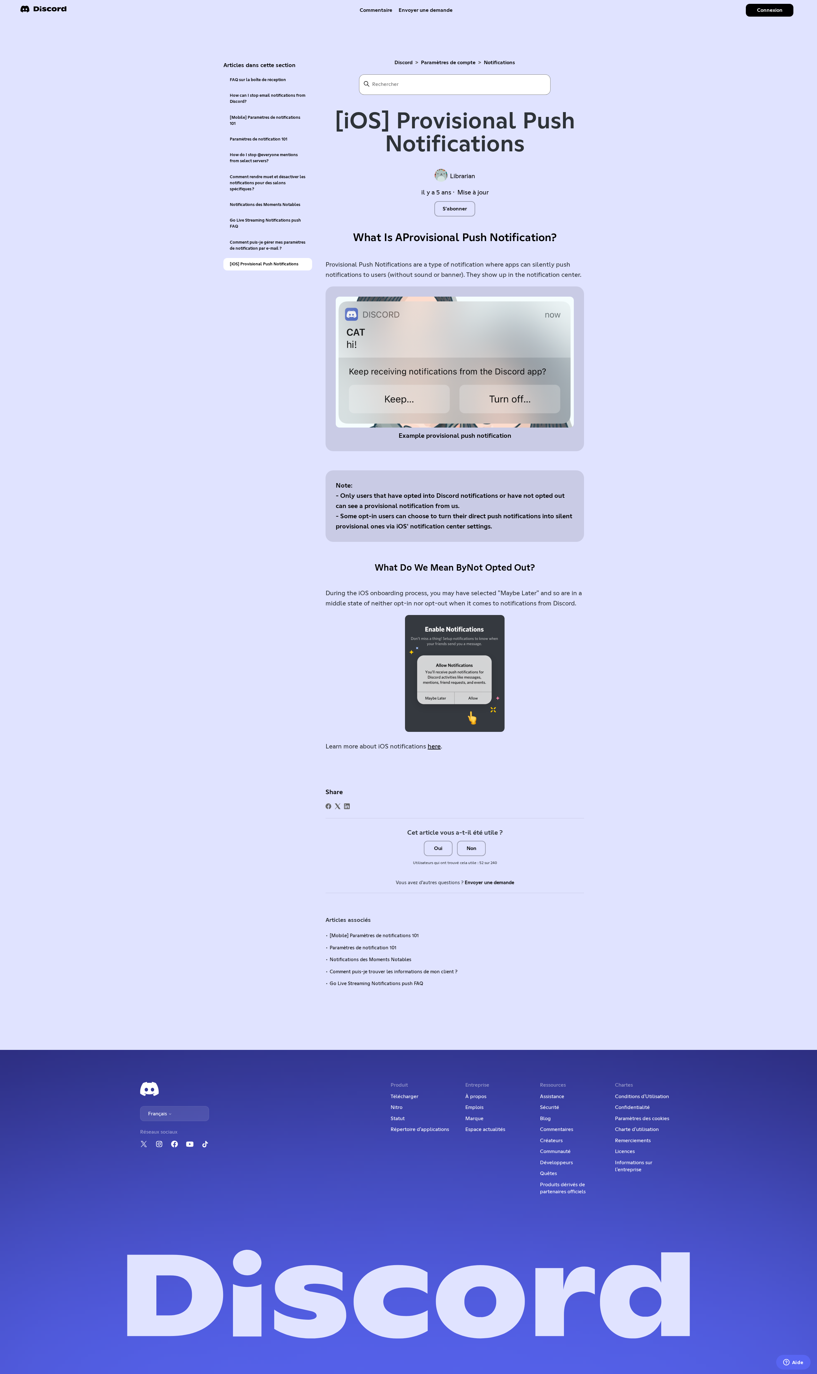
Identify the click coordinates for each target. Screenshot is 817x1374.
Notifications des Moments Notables (265, 205)
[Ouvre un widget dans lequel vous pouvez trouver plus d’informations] (793, 1363)
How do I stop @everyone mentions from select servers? (264, 158)
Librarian (462, 176)
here (434, 746)
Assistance (552, 1096)
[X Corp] (338, 806)
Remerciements (633, 1140)
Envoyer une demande (426, 10)
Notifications (499, 62)
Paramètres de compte (448, 62)
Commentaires (556, 1129)
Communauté (555, 1151)
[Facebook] (328, 806)
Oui (438, 848)
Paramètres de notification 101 (258, 139)
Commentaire (376, 10)
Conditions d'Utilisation (642, 1096)
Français (158, 1113)
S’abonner (455, 208)
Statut (398, 1118)
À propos (475, 1096)
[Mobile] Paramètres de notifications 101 (265, 121)
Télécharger (404, 1096)
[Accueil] (43, 11)
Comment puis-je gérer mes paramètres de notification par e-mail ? (267, 245)
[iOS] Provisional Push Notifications (264, 264)
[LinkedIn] (347, 806)
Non (471, 848)
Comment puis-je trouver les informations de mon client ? (393, 971)
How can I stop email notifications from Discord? (267, 99)
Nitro (396, 1107)
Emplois (474, 1107)
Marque (474, 1118)
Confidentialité (632, 1107)
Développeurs (556, 1162)
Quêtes (548, 1173)
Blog (545, 1118)
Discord (403, 62)
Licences (625, 1151)
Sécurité (549, 1107)
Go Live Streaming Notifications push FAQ (265, 223)
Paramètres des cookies (642, 1118)
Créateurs (551, 1140)
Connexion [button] (770, 10)
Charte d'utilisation (637, 1129)
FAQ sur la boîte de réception (258, 80)
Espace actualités (485, 1129)
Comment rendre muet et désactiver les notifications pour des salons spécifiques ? (267, 183)
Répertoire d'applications (420, 1129)
